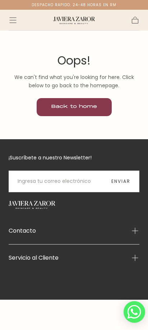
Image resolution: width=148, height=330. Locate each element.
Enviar (120, 181)
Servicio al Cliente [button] (34, 258)
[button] (13, 20)
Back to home (74, 106)
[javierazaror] (32, 205)
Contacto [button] (22, 230)
